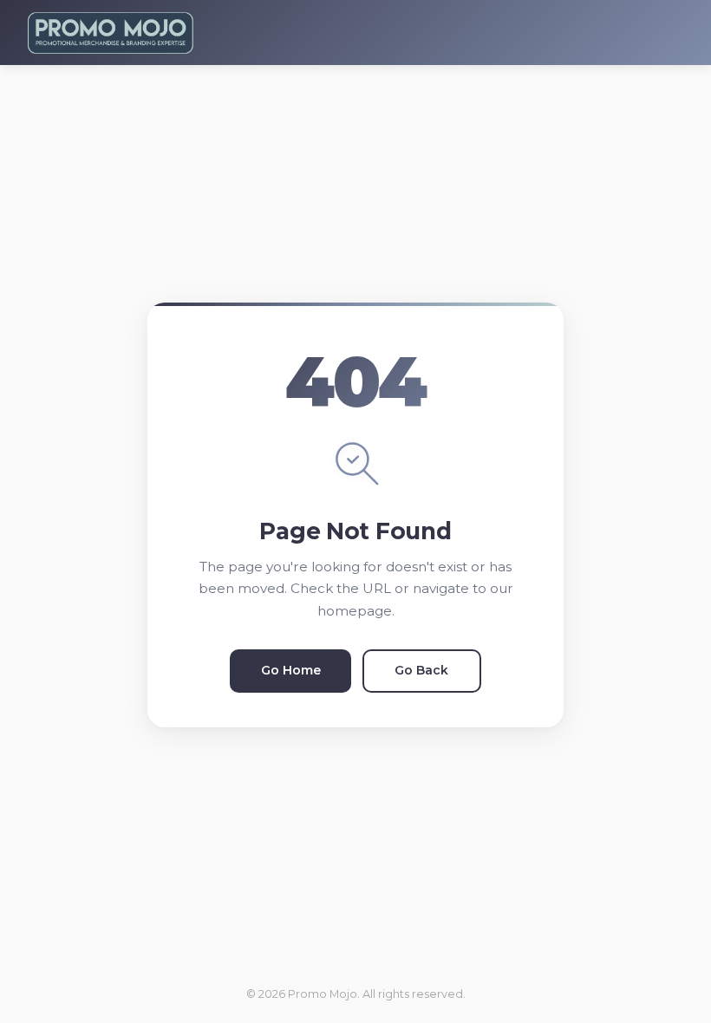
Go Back (421, 670)
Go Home (291, 670)
